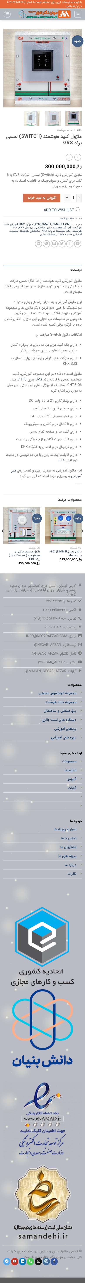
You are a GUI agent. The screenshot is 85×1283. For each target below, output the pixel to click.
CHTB (22, 379)
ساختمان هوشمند (30, 231)
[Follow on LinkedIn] (22, 1261)
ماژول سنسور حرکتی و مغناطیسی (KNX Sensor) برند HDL (24, 555)
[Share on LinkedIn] (38, 243)
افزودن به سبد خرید (41, 197)
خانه (79, 130)
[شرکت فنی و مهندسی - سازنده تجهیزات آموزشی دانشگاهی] (42, 14)
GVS (39, 379)
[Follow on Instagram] (46, 1261)
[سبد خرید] (7, 14)
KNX (38, 224)
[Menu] (77, 14)
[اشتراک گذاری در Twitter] (62, 243)
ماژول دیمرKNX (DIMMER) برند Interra (65, 553)
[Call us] (30, 1261)
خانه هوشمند (64, 130)
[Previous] (75, 68)
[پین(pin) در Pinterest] (46, 243)
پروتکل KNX (26, 228)
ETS (62, 460)
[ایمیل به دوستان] (54, 243)
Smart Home (62, 224)
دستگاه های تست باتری (58, 719)
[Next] (7, 68)
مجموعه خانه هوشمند (60, 702)
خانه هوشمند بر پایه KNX (56, 231)
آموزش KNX (26, 224)
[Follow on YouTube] (14, 1261)
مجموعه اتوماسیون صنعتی (57, 693)
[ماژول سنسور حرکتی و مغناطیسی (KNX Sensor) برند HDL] (21, 525)
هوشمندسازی (48, 234)
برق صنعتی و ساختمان (60, 711)
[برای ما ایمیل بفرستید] (38, 1261)
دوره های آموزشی (63, 737)
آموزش (71, 779)
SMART (46, 224)
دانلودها (70, 770)
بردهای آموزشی (65, 728)
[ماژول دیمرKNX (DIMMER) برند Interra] (63, 525)
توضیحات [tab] (76, 270)
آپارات (72, 788)
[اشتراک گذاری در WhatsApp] (77, 243)
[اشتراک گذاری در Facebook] (69, 243)
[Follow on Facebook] (54, 1261)
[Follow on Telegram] (6, 1261)
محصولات (69, 761)
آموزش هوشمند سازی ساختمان (53, 228)
